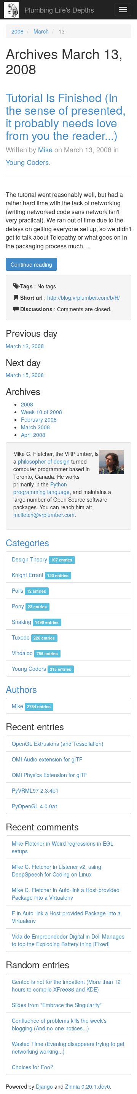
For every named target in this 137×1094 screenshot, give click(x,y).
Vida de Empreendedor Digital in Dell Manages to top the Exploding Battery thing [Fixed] (68, 940)
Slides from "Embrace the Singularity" (57, 1005)
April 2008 (33, 434)
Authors (21, 689)
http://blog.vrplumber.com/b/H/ (83, 297)
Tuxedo (33, 637)
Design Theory (42, 559)
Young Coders (27, 162)
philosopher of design (44, 461)
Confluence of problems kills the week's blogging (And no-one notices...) (59, 1024)
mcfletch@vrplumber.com (44, 514)
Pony (29, 606)
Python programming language (41, 488)
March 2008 (35, 427)
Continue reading (31, 264)
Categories (27, 542)
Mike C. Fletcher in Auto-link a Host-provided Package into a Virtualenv (65, 893)
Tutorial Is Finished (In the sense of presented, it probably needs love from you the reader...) (66, 116)
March (41, 31)
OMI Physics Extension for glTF (50, 775)
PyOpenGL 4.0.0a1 (35, 806)
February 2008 (39, 419)
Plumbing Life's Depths (59, 9)
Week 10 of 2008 (41, 412)
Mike (45, 149)
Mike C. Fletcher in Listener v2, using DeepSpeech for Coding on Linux (56, 870)
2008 (17, 31)
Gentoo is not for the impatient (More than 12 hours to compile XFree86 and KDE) (66, 985)
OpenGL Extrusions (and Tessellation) (58, 743)
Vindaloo (35, 653)
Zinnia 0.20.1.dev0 (87, 1086)
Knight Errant (40, 575)
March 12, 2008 (25, 346)
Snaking (35, 621)
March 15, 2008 (25, 375)
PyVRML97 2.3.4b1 (35, 790)
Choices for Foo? (32, 1067)
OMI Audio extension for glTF (47, 759)
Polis (29, 590)
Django (44, 1086)
